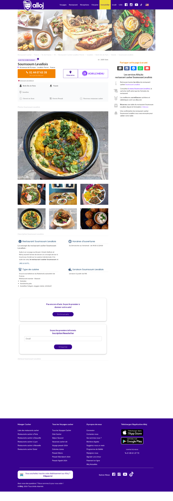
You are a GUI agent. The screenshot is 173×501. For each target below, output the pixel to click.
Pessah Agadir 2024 (59, 460)
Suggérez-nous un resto (95, 445)
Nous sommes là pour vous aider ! (51, 483)
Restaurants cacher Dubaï (27, 449)
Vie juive (94, 5)
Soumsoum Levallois (132, 84)
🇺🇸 (147, 4)
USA (120, 5)
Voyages (63, 5)
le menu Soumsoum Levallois (139, 89)
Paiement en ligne (93, 460)
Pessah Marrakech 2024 (61, 457)
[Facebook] (113, 475)
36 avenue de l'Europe (27, 67)
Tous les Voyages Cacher (61, 430)
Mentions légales (92, 441)
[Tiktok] (132, 475)
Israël (114, 5)
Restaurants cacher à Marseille (29, 445)
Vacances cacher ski (59, 441)
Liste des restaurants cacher (28, 430)
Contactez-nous (92, 434)
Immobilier (105, 5)
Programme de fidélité (94, 449)
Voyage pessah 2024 (60, 445)
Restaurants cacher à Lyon (28, 441)
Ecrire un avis (63, 314)
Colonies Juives (58, 449)
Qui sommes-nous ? (94, 438)
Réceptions (84, 5)
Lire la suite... (24, 263)
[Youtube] (125, 475)
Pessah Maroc (57, 453)
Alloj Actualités (91, 464)
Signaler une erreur (93, 457)
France (52, 67)
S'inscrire (63, 347)
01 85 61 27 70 (132, 451)
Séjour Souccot (57, 438)
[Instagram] (119, 475)
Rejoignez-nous (92, 453)
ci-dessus (144, 107)
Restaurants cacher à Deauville (29, 438)
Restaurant (73, 5)
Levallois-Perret (43, 67)
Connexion (90, 430)
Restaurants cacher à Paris (28, 434)
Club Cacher (56, 434)
